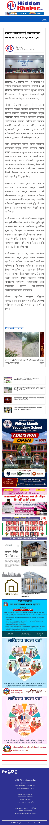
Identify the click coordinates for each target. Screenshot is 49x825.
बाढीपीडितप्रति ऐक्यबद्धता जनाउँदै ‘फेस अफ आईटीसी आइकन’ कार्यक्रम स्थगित (29, 399)
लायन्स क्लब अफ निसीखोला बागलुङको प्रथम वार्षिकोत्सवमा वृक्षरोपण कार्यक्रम (26, 379)
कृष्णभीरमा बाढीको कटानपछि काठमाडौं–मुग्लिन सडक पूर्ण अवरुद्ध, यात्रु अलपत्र (29, 389)
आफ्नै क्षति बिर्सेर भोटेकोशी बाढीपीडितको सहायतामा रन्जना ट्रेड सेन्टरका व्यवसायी (28, 409)
